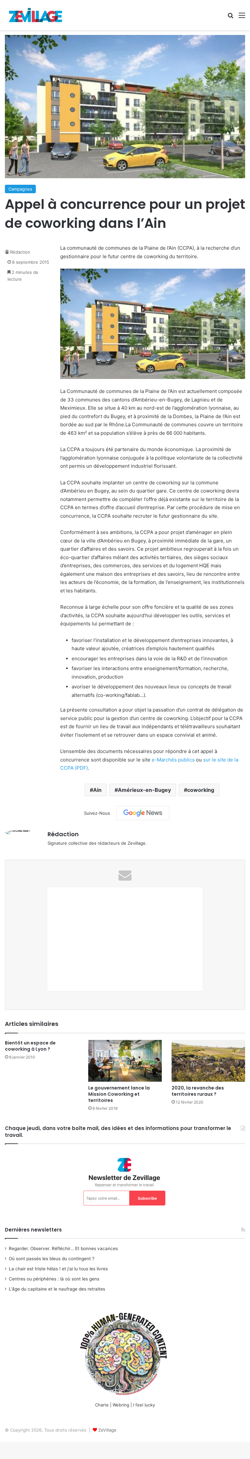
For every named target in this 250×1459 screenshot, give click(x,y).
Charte (102, 1404)
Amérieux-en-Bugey (144, 790)
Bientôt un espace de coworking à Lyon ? (30, 1046)
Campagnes (20, 189)
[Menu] (242, 17)
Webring (121, 1404)
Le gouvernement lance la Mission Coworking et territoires (119, 1094)
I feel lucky (144, 1404)
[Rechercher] (230, 17)
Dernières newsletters (33, 1229)
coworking (200, 790)
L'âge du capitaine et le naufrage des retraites (57, 1289)
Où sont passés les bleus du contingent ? (51, 1258)
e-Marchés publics (173, 760)
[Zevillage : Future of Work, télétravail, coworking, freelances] (36, 15)
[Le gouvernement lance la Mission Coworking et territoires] (125, 1060)
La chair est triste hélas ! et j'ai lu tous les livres (58, 1268)
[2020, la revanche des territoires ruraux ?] (208, 1060)
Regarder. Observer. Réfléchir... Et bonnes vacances (63, 1248)
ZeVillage (107, 1430)
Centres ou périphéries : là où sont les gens (54, 1278)
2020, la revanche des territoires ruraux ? (198, 1091)
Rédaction (20, 252)
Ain (97, 790)
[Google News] (143, 813)
